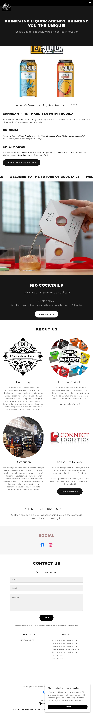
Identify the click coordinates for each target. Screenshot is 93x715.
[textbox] (46, 580)
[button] (90, 3)
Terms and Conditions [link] (35, 709)
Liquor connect (69, 491)
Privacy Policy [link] (55, 625)
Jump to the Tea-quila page (21, 163)
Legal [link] (16, 709)
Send (46, 618)
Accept (67, 707)
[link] (6, 3)
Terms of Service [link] (68, 625)
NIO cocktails (46, 314)
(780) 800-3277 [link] (27, 640)
